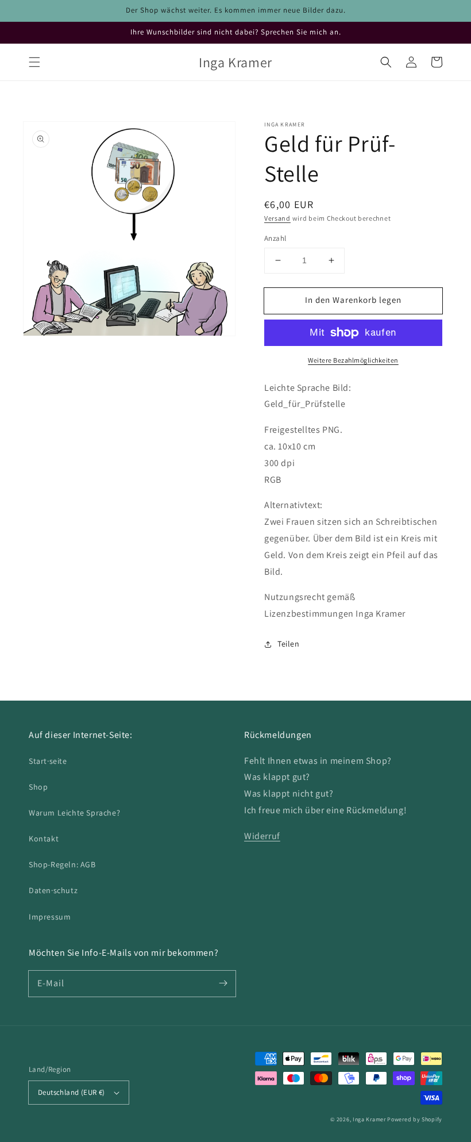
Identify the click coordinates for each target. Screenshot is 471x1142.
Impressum (50, 917)
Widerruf (262, 836)
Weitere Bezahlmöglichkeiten (353, 360)
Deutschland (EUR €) (71, 1092)
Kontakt (44, 838)
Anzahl (275, 238)
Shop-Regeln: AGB (62, 864)
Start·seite (48, 761)
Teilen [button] (288, 644)
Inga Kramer (369, 1119)
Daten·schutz (53, 890)
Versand (277, 218)
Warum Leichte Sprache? (74, 813)
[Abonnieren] (222, 983)
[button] (34, 62)
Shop (38, 787)
